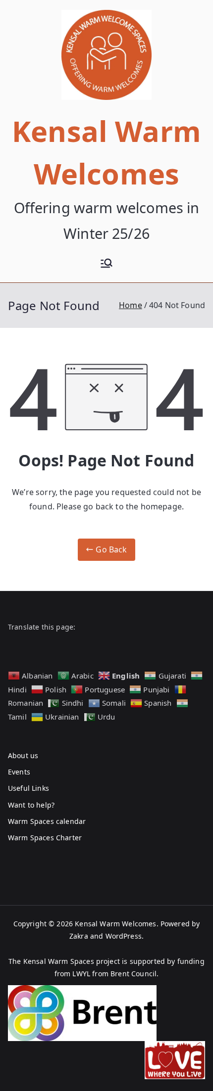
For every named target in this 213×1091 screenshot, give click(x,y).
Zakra (78, 936)
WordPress (124, 936)
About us (23, 755)
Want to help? (31, 805)
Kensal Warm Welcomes (115, 923)
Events (19, 771)
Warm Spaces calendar (47, 821)
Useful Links (28, 788)
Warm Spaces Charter (45, 837)
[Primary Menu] (106, 264)
